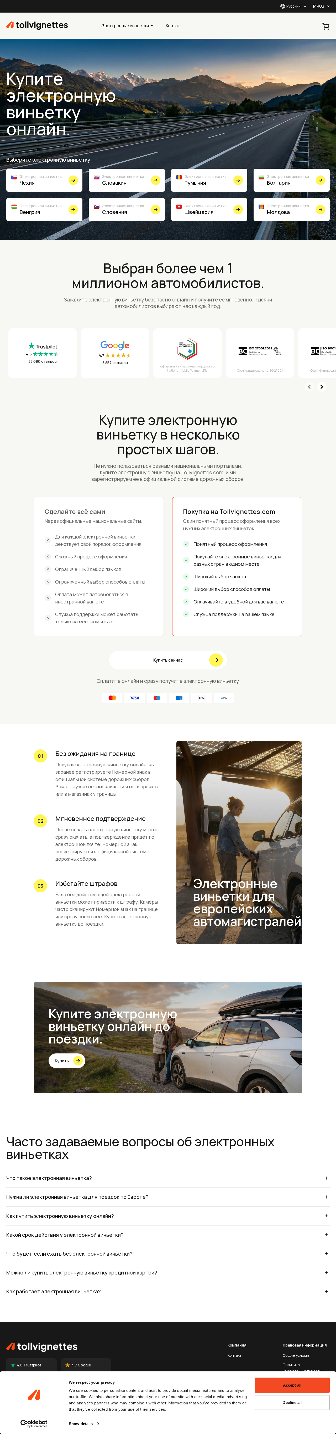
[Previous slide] (309, 387)
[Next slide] (322, 387)
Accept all (292, 1385)
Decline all (292, 1402)
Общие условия (296, 1355)
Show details (81, 1423)
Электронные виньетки (125, 26)
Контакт (174, 26)
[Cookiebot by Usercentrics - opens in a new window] (34, 1424)
